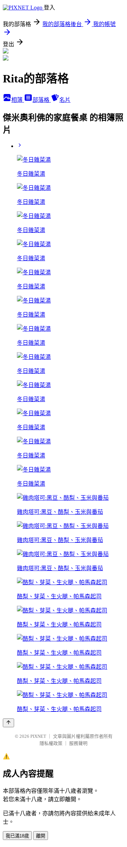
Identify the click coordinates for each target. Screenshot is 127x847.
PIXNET (38, 736)
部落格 (41, 100)
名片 (65, 100)
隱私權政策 (51, 743)
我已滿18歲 (17, 836)
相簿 (17, 100)
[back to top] (8, 722)
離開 (40, 836)
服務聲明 (78, 743)
